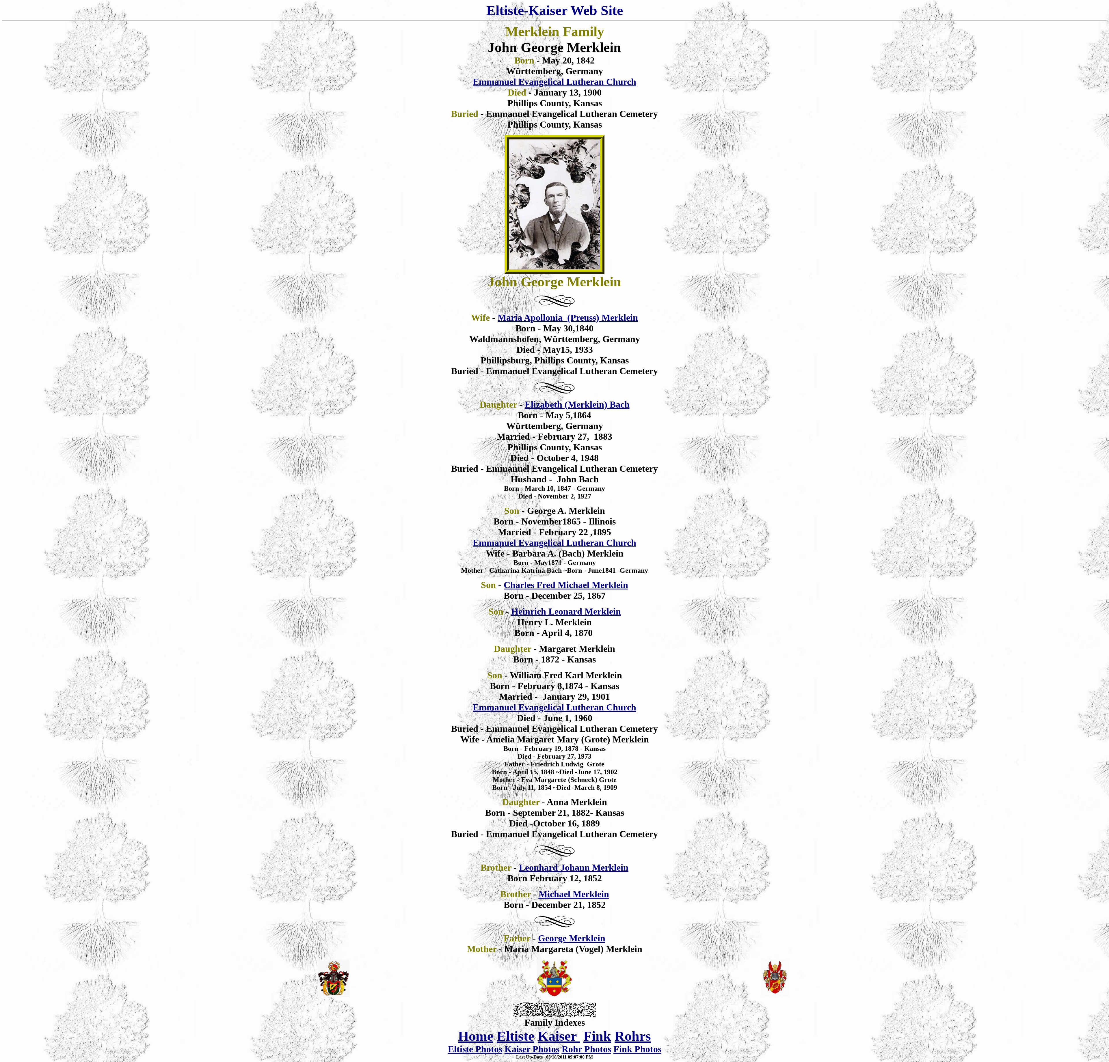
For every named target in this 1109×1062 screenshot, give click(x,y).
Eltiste (515, 1036)
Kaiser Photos (532, 1049)
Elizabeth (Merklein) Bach (577, 404)
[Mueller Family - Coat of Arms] (775, 995)
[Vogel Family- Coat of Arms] (333, 995)
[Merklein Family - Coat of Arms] (554, 994)
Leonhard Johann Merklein (573, 867)
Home (475, 1036)
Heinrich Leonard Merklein (566, 611)
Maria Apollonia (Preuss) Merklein (568, 317)
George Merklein (571, 938)
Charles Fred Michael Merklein (566, 585)
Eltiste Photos (475, 1049)
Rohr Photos (586, 1049)
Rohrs (633, 1036)
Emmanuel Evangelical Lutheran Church (554, 81)
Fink (597, 1036)
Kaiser (559, 1036)
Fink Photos (637, 1049)
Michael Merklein (574, 894)
